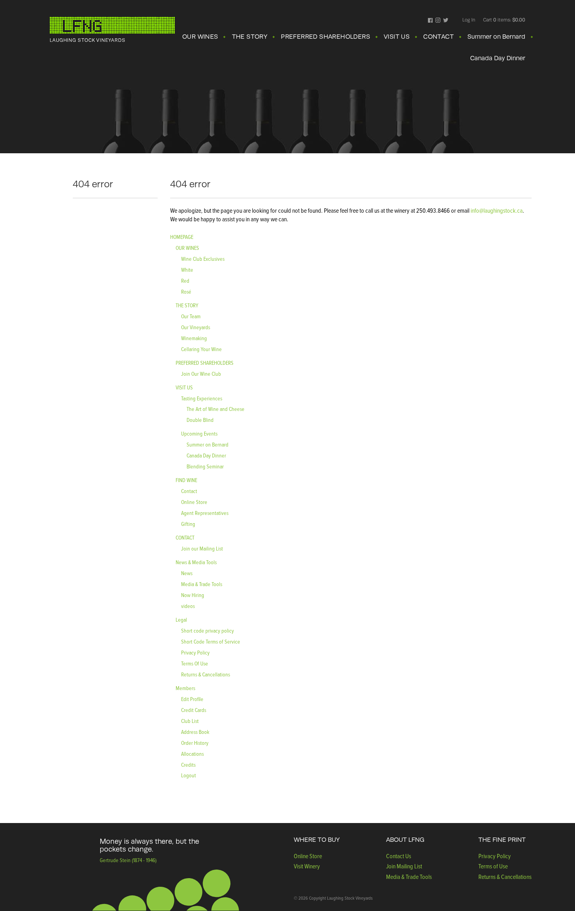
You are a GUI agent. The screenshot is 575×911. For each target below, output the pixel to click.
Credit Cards (193, 710)
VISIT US (397, 36)
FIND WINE (186, 480)
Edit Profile (192, 699)
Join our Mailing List (202, 548)
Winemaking (194, 338)
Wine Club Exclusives (203, 258)
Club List (190, 720)
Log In (468, 20)
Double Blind (200, 419)
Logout (188, 775)
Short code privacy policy (207, 630)
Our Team (191, 316)
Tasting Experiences (201, 398)
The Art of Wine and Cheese (215, 408)
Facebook (430, 21)
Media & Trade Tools (201, 584)
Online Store (194, 502)
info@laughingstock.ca (496, 210)
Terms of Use (493, 866)
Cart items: (504, 20)
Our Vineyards (195, 327)
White (187, 269)
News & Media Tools (196, 562)
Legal (181, 619)
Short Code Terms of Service (210, 641)
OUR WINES (200, 36)
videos (188, 606)
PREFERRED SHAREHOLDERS (325, 36)
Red (185, 280)
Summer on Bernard (496, 36)
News (186, 573)
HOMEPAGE (181, 236)
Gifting (188, 523)
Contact (189, 491)
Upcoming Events (199, 433)
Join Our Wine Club (201, 373)
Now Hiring (192, 595)
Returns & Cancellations (205, 674)
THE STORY (250, 36)
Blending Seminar (205, 466)
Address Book (195, 731)
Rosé (186, 291)
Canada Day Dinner (497, 58)
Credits (188, 764)
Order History (194, 742)
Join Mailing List (404, 866)
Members (185, 688)
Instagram (437, 21)
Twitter (445, 21)
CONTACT (438, 36)
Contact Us (398, 856)
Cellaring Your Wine (201, 349)
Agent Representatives (204, 512)
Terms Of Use (194, 663)
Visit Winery (307, 866)
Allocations (192, 753)
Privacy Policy (195, 652)
